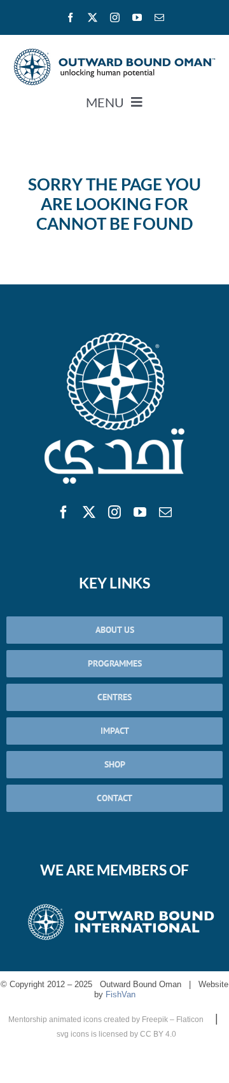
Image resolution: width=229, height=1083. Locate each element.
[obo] (114, 334)
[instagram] (115, 17)
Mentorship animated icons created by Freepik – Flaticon (106, 1019)
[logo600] (114, 53)
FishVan (120, 994)
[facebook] (70, 17)
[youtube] (137, 17)
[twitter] (92, 17)
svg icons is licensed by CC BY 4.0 (116, 1034)
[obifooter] (120, 904)
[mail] (159, 17)
